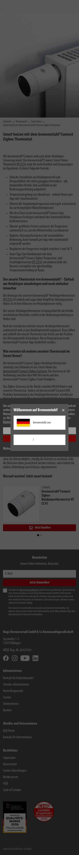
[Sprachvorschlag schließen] (63, 410)
